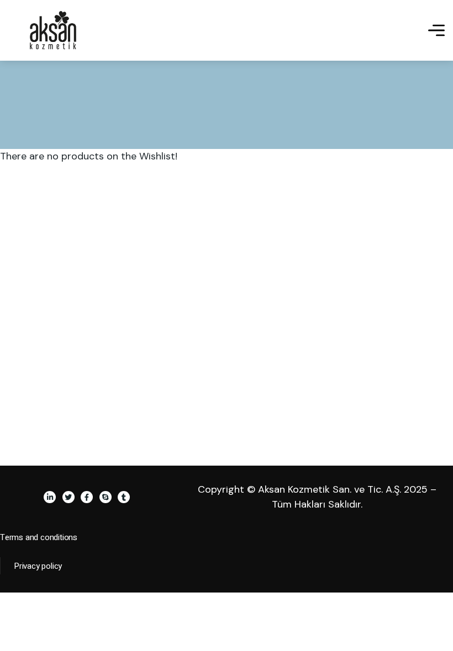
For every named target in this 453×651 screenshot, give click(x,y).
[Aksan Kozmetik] (53, 30)
